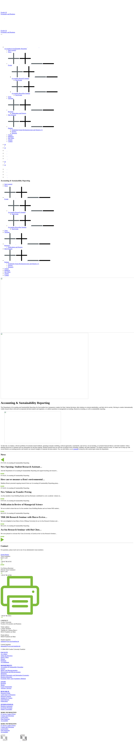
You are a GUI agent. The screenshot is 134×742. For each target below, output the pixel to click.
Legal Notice (4, 717)
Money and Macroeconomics (9, 670)
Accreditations (5, 662)
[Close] (1, 34)
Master (3, 685)
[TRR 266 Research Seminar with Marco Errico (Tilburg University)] (2, 524)
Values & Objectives (6, 655)
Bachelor (3, 683)
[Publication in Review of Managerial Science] (2, 511)
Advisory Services (6, 688)
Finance (3, 668)
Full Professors (5, 699)
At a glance (4, 654)
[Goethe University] (18, 11)
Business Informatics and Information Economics (15, 675)
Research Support (6, 696)
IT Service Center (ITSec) (8, 714)
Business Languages (6, 706)
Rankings (3, 660)
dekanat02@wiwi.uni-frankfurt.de (10, 646)
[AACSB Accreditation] (20, 740)
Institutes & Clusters (6, 698)
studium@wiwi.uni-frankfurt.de (10, 641)
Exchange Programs (6, 707)
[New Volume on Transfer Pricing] (2, 499)
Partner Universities (6, 709)
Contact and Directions (7, 716)
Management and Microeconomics (11, 672)
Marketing (4, 673)
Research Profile (5, 693)
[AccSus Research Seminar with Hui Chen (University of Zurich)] (2, 537)
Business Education (6, 677)
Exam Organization (6, 686)
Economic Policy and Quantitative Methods (13, 678)
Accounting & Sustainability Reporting (12, 667)
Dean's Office (5, 657)
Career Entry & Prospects (8, 694)
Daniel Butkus (5, 554)
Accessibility (4, 720)
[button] (3, 18)
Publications (4, 701)
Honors (3, 659)
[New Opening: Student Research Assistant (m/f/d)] (2, 474)
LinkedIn (75, 449)
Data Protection (5, 719)
